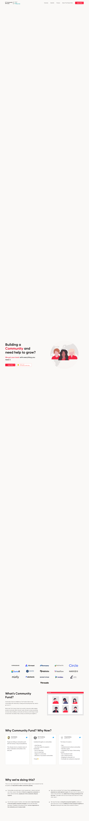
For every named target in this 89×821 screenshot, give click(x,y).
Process (58, 2)
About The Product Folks (67, 2)
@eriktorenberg (40, 738)
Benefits (52, 2)
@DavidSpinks (13, 738)
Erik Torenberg (41, 737)
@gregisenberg (67, 738)
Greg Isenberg (67, 737)
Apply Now (79, 3)
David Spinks (14, 737)
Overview (46, 2)
